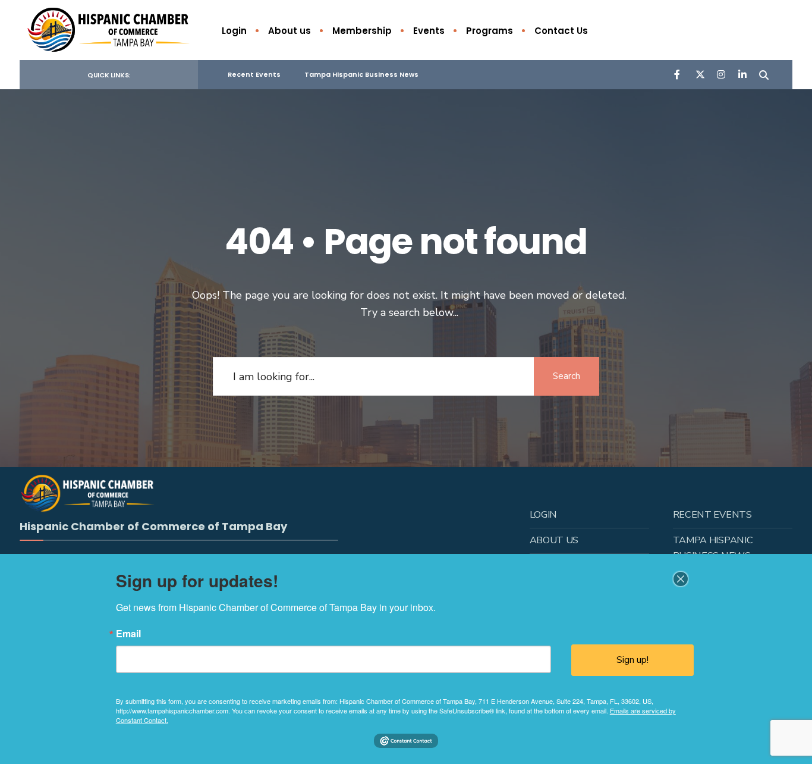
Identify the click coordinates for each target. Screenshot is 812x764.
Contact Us (561, 30)
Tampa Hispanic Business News (361, 74)
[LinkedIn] (742, 74)
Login (234, 30)
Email (128, 633)
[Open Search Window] (764, 74)
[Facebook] (678, 74)
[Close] (681, 579)
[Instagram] (721, 74)
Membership (362, 30)
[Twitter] (699, 74)
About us (289, 30)
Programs (489, 30)
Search (566, 376)
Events (429, 30)
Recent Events (254, 74)
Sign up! (632, 659)
